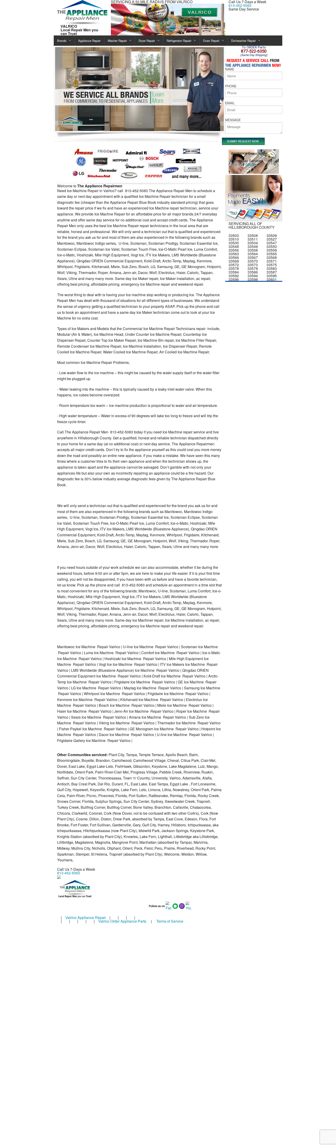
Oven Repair (211, 40)
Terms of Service (169, 921)
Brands (62, 40)
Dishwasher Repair (243, 40)
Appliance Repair (89, 40)
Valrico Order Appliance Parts (122, 921)
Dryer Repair (147, 40)
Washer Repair (117, 40)
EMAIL (230, 103)
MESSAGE (233, 120)
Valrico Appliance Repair (85, 917)
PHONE (230, 86)
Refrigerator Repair (179, 40)
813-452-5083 (240, 5)
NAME (229, 69)
